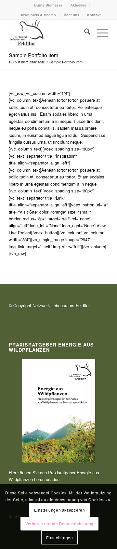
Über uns (71, 14)
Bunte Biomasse (48, 5)
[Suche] (84, 33)
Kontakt (94, 14)
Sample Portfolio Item (33, 55)
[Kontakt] (48, 33)
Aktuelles (78, 5)
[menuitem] (48, 5)
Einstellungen (59, 537)
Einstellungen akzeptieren (59, 510)
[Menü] (99, 33)
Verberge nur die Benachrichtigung (59, 523)
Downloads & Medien (38, 14)
